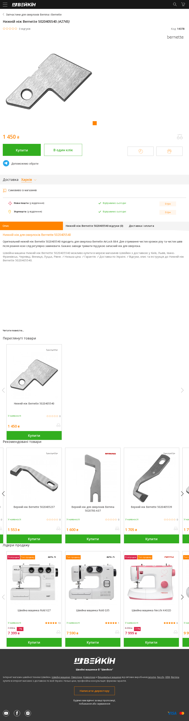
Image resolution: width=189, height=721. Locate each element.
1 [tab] (94, 123)
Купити (22, 150)
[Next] (184, 494)
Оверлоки (76, 677)
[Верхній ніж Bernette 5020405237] (34, 501)
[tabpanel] (94, 82)
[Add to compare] (179, 136)
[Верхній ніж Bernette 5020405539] (152, 501)
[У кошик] (183, 4)
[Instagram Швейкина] (28, 713)
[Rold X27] (34, 604)
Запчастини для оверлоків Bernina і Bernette (34, 14)
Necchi (160, 677)
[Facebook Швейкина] (17, 713)
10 (59, 623)
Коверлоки (89, 677)
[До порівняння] (58, 425)
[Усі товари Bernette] (176, 39)
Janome (152, 677)
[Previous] (5, 494)
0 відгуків (24, 29)
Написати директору (94, 691)
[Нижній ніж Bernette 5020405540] (34, 398)
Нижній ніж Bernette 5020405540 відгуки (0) (94, 226)
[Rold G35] (93, 604)
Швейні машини (61, 677)
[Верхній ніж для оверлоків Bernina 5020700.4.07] (93, 501)
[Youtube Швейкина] (6, 713)
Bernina (175, 677)
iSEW (167, 677)
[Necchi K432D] (151, 604)
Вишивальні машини (109, 677)
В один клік (63, 150)
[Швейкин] (23, 5)
